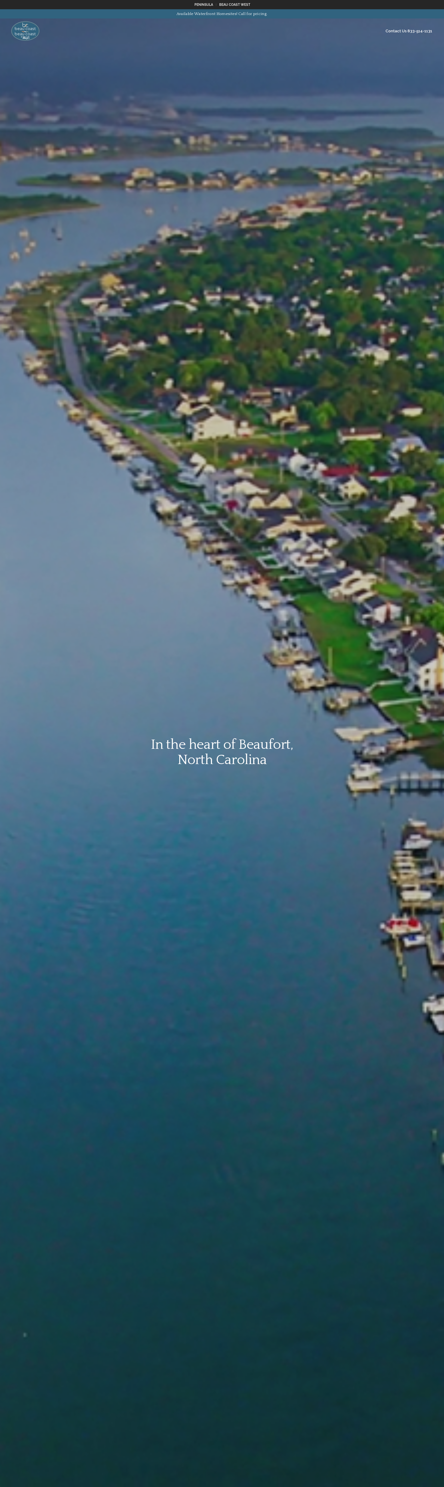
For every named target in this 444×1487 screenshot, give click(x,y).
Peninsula (203, 4)
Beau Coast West (234, 4)
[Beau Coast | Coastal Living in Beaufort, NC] (25, 31)
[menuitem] (204, 4)
